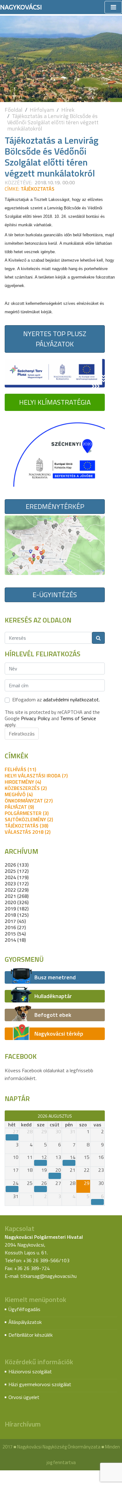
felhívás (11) (20, 769)
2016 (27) (15, 927)
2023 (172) (16, 883)
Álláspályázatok (25, 1322)
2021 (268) (16, 896)
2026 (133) (16, 865)
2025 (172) (16, 871)
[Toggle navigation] (113, 7)
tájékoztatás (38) (26, 825)
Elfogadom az (56, 699)
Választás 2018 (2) (27, 832)
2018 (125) (16, 915)
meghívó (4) (19, 794)
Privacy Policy (35, 718)
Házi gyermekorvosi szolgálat (39, 1384)
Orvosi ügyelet (23, 1397)
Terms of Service (78, 718)
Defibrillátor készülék (30, 1335)
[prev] (8, 1115)
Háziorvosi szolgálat (30, 1371)
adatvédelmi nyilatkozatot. (71, 699)
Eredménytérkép (55, 506)
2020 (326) (16, 902)
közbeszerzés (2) (26, 788)
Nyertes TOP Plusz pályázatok (54, 338)
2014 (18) (15, 940)
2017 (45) (15, 921)
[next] (102, 1115)
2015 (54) (15, 933)
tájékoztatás (37, 189)
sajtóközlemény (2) (29, 819)
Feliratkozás (22, 733)
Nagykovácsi (21, 7)
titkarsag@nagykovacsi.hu (48, 1276)
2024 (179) (16, 877)
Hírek (67, 109)
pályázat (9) (19, 807)
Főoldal (14, 109)
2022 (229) (16, 890)
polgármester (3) (26, 813)
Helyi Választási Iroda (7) (36, 775)
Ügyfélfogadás (24, 1309)
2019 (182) (16, 908)
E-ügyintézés (55, 594)
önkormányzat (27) (29, 800)
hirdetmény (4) (23, 782)
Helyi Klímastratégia (55, 402)
